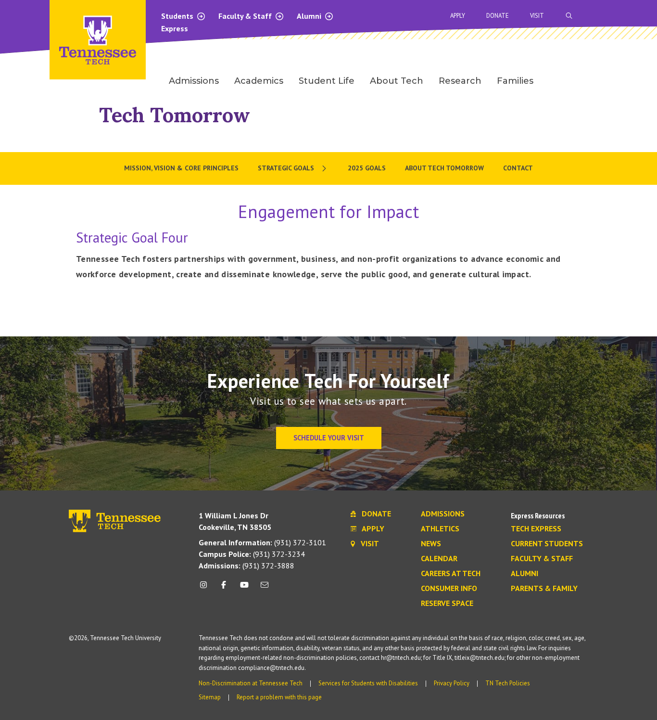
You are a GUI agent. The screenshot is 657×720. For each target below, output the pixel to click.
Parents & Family (544, 588)
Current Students (547, 544)
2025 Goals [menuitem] (367, 168)
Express (174, 28)
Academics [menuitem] (258, 81)
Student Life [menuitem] (326, 81)
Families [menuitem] (515, 81)
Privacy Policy (451, 683)
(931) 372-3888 (246, 565)
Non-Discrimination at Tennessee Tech (251, 683)
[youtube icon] (244, 588)
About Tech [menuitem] (396, 81)
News (431, 544)
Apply (457, 16)
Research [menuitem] (460, 81)
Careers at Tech (450, 573)
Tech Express (536, 529)
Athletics (440, 529)
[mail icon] (264, 588)
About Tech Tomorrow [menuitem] (444, 168)
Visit (537, 16)
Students (178, 16)
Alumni (310, 16)
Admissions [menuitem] (194, 81)
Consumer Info (449, 588)
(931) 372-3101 (262, 542)
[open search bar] (569, 16)
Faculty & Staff (246, 16)
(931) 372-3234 (252, 554)
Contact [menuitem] (518, 168)
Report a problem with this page (279, 697)
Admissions (443, 514)
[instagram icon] (206, 588)
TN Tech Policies (507, 683)
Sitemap (210, 697)
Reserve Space (447, 603)
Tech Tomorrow (174, 115)
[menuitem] (293, 168)
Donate (497, 16)
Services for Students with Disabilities (368, 683)
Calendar (439, 558)
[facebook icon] (224, 588)
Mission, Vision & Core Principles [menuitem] (181, 168)
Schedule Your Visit (328, 437)
